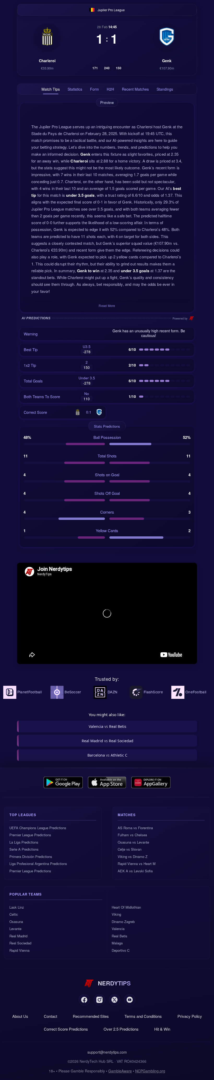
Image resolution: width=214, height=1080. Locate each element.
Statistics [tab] (75, 89)
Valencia (118, 928)
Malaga (117, 942)
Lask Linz (16, 907)
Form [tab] (94, 89)
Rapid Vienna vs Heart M (137, 863)
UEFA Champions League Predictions (37, 827)
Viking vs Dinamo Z (132, 856)
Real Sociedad (20, 942)
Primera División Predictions (30, 856)
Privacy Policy (189, 1016)
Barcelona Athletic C (107, 755)
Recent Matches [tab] (135, 89)
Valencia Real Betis (107, 726)
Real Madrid (18, 935)
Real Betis (119, 935)
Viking (116, 914)
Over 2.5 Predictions (121, 1029)
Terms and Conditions (143, 1016)
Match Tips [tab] (50, 89)
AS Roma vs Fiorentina (135, 827)
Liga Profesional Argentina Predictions (38, 863)
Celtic (13, 914)
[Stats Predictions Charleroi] (47, 36)
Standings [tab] (165, 89)
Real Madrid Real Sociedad (107, 740)
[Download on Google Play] (63, 782)
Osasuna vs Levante (133, 842)
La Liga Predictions (23, 842)
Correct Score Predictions (66, 1029)
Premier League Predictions (30, 834)
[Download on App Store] (107, 782)
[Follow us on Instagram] (99, 1000)
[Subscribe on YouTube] (129, 1000)
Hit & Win (162, 1029)
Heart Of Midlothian (126, 907)
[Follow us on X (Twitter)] (114, 1000)
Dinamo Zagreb (123, 921)
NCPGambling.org (150, 1070)
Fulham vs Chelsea (132, 834)
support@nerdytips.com (107, 1052)
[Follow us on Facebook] (84, 1000)
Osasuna (16, 921)
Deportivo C (120, 950)
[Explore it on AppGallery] (151, 782)
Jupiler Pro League (111, 10)
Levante (15, 928)
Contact (50, 1016)
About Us (20, 1016)
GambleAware (120, 1070)
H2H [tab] (110, 89)
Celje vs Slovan (129, 849)
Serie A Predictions (24, 849)
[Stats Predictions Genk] (166, 36)
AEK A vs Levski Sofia (135, 870)
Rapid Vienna (19, 950)
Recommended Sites (91, 1016)
